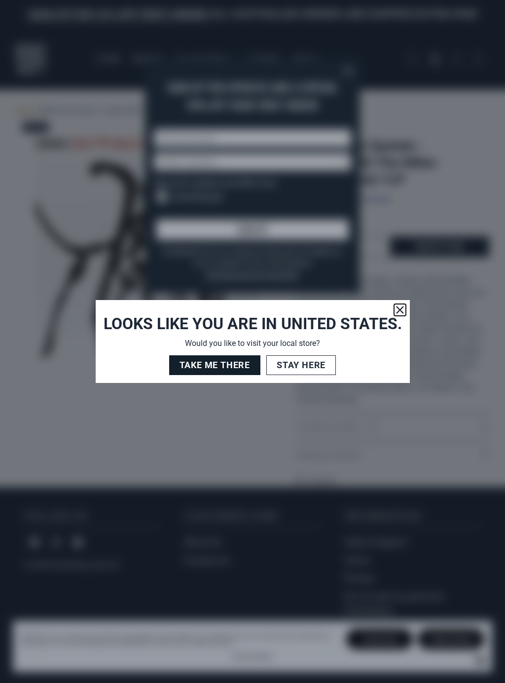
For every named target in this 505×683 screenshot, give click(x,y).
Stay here (301, 365)
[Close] (400, 310)
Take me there (215, 365)
